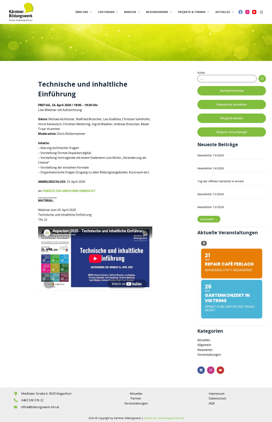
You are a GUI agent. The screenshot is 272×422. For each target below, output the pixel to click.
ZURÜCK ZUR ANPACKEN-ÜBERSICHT (69, 191)
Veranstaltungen (209, 355)
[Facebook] (241, 12)
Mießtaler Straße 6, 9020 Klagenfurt (46, 394)
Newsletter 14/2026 (210, 168)
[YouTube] (254, 12)
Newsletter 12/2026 (210, 207)
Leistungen (106, 12)
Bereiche (130, 12)
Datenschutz (217, 398)
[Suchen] (261, 12)
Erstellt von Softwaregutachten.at (164, 418)
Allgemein (204, 345)
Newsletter (205, 350)
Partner (136, 398)
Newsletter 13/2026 (210, 194)
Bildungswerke (157, 12)
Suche (201, 72)
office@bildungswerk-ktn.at (40, 407)
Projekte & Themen (191, 12)
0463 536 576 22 (32, 400)
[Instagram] (247, 12)
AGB (212, 403)
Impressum (216, 394)
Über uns (81, 12)
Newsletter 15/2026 (210, 155)
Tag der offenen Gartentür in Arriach (220, 181)
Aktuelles (222, 12)
